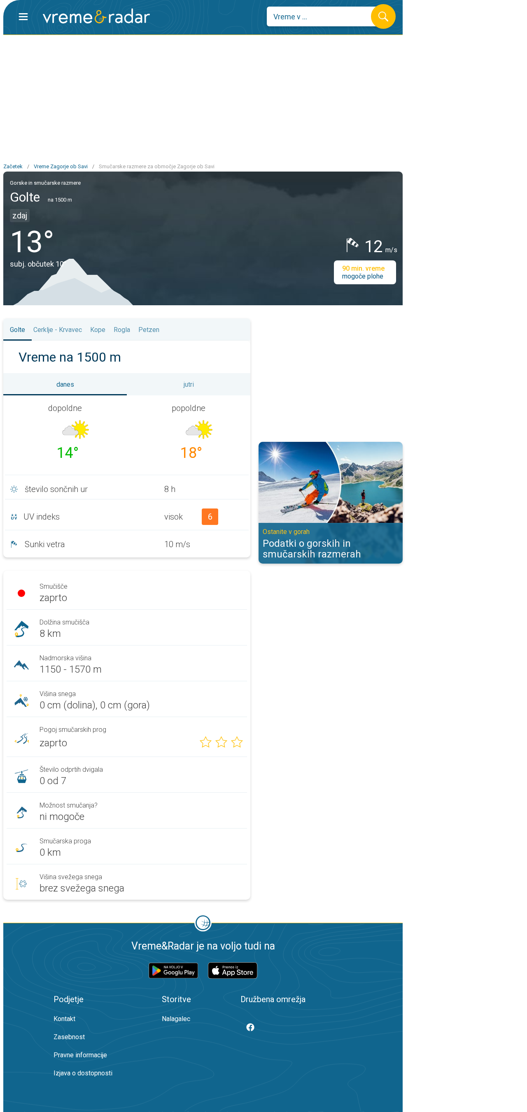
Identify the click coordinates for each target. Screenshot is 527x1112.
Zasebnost (69, 1037)
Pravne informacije (80, 1055)
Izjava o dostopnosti (83, 1073)
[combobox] (325, 16)
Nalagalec (176, 1019)
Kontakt (64, 1019)
